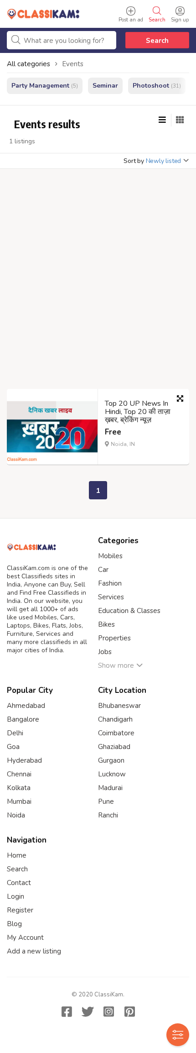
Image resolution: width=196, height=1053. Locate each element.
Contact (19, 883)
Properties (114, 638)
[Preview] (180, 398)
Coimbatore (116, 733)
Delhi (15, 733)
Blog (14, 924)
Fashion (110, 583)
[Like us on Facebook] (66, 1011)
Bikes (106, 624)
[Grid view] (180, 120)
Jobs (105, 652)
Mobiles (110, 556)
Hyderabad (24, 760)
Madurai (110, 788)
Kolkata (19, 788)
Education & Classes (129, 611)
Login (15, 896)
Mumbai (19, 801)
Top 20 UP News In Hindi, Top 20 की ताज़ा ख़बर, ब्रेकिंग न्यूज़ (137, 411)
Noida (16, 815)
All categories (28, 63)
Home (16, 855)
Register (20, 910)
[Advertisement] (98, 281)
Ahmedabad (26, 706)
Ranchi (108, 815)
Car (103, 570)
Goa (13, 747)
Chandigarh (115, 719)
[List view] (162, 120)
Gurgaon (111, 760)
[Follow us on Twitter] (87, 1011)
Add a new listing (34, 951)
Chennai (19, 774)
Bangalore (23, 719)
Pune (106, 801)
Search (157, 40)
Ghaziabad (114, 747)
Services (111, 597)
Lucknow (112, 774)
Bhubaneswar (119, 706)
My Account (25, 937)
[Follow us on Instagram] (108, 1011)
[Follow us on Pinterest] (129, 1011)
